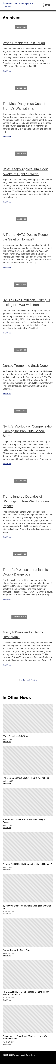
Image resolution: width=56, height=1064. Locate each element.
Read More (7, 71)
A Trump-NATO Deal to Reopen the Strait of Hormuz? (26, 237)
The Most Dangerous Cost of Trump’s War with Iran (24, 106)
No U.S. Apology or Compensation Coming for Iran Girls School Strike (28, 431)
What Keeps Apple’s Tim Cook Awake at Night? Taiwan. (25, 171)
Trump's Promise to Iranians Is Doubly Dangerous (25, 572)
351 (28, 680)
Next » (34, 680)
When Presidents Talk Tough (24, 43)
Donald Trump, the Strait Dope (25, 366)
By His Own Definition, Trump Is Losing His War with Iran (26, 302)
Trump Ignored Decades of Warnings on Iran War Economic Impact (27, 501)
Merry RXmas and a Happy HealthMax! (23, 634)
